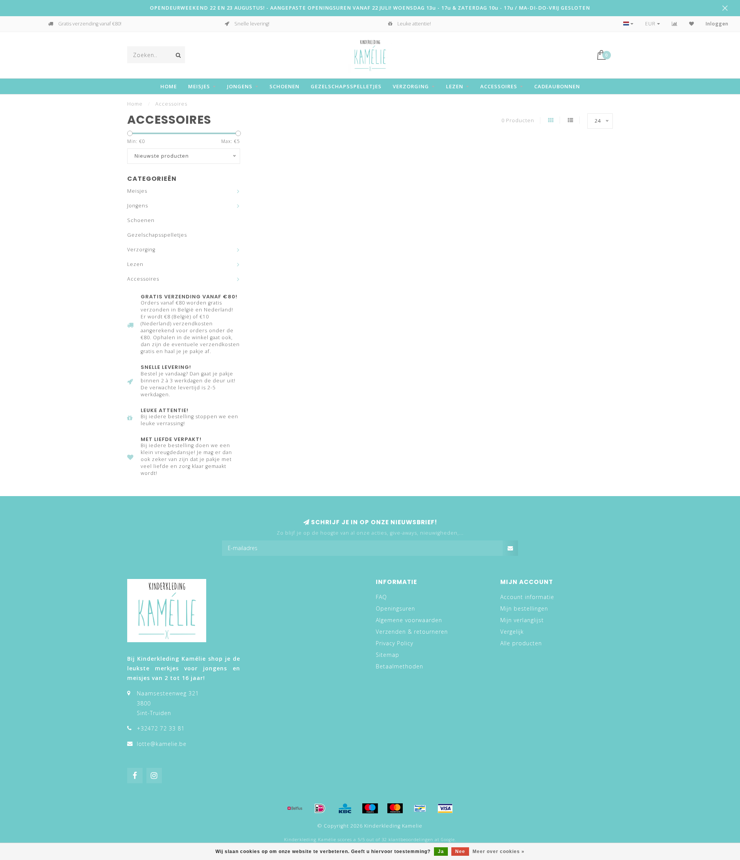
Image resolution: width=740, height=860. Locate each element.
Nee (460, 851)
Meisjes (199, 86)
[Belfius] (294, 808)
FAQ (381, 597)
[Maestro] (370, 808)
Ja (441, 851)
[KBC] (345, 808)
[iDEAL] (320, 808)
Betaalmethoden (399, 666)
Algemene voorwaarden (409, 620)
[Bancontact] (420, 808)
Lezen (454, 86)
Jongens (239, 86)
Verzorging (411, 86)
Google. (448, 839)
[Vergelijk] (675, 23)
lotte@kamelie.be (162, 743)
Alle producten (521, 643)
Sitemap (387, 654)
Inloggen (717, 23)
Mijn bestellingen (524, 608)
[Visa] (445, 808)
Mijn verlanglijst (522, 620)
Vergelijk (512, 631)
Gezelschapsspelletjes (346, 86)
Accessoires (498, 86)
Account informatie (527, 597)
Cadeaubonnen (557, 86)
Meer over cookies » (499, 851)
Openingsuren (395, 608)
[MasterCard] (395, 808)
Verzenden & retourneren (412, 631)
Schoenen (284, 86)
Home (168, 86)
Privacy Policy (394, 643)
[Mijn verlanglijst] (691, 23)
